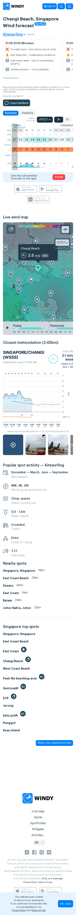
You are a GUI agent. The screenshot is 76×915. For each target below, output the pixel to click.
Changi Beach (30, 248)
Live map (38, 811)
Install (59, 177)
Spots (38, 817)
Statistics (27, 113)
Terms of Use (38, 910)
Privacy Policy (30, 882)
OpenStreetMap (54, 320)
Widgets (38, 829)
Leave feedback (19, 102)
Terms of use (45, 882)
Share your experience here (54, 743)
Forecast (11, 113)
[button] (61, 359)
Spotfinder (38, 823)
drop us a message (52, 878)
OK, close (65, 903)
